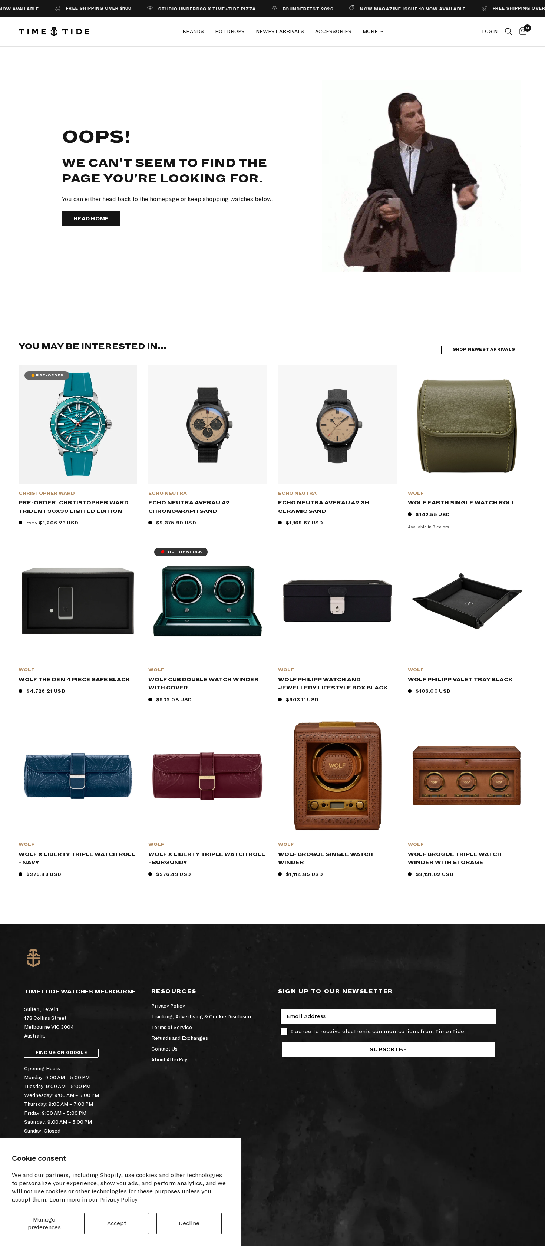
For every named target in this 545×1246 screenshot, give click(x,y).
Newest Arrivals (280, 31)
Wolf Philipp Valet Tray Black (460, 679)
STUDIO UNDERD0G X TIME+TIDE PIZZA (179, 9)
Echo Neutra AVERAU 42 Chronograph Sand (189, 507)
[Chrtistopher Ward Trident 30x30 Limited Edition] (78, 424)
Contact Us (164, 1049)
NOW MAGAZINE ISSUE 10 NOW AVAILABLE (384, 9)
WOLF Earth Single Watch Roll (461, 502)
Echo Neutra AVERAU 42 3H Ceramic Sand (323, 507)
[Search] (508, 31)
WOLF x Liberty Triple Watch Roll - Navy (77, 858)
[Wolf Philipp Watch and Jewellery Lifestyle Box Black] (337, 601)
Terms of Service (171, 1027)
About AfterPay (169, 1059)
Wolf (416, 493)
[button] (91, 218)
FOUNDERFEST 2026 (279, 9)
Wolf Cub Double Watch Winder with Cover (203, 684)
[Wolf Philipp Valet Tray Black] (467, 601)
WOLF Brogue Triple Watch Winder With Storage (455, 858)
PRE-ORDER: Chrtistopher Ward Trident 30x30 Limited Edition (74, 507)
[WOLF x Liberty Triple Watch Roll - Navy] (78, 775)
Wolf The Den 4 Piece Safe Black (74, 679)
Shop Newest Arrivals (484, 349)
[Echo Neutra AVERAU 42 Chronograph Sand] (207, 424)
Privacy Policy (118, 1199)
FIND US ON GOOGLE (61, 1053)
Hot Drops (230, 31)
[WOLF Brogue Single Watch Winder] (337, 775)
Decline (189, 1223)
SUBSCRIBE (388, 1049)
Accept (116, 1223)
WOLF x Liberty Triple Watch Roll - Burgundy (206, 858)
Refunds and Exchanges (179, 1038)
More (370, 31)
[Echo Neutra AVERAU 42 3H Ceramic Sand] (337, 424)
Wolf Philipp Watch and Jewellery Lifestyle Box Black (332, 684)
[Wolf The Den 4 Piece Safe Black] (78, 601)
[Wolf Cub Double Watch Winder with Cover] (207, 601)
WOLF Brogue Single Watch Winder (325, 858)
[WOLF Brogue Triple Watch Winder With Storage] (467, 775)
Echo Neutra (167, 493)
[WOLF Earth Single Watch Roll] (467, 424)
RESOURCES (173, 991)
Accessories (333, 31)
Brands (193, 31)
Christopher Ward (47, 493)
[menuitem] (193, 31)
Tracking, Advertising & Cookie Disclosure (202, 1016)
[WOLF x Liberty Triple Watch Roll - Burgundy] (207, 775)
